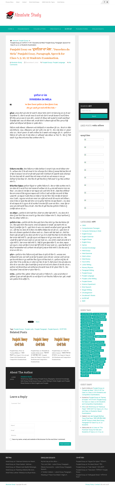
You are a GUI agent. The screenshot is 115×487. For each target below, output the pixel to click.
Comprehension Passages (91, 228)
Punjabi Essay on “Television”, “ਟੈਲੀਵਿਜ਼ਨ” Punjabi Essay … (92, 471)
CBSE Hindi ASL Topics (48, 2)
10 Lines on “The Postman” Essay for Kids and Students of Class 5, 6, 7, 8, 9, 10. (93, 430)
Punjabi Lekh (29, 329)
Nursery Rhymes (87, 267)
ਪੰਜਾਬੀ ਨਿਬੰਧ (63, 329)
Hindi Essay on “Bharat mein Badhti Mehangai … (21, 467)
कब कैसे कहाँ (68, 29)
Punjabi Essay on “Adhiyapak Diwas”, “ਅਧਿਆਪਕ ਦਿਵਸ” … (91, 476)
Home (10, 29)
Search (94, 116)
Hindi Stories (60, 2)
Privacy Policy (9, 2)
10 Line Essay (86, 317)
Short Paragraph (99, 361)
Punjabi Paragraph (41, 329)
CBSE (84, 225)
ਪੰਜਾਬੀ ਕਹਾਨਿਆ (86, 373)
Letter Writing (86, 265)
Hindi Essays (54, 29)
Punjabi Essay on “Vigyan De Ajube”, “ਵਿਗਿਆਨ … (91, 461)
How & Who (86, 262)
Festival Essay (99, 342)
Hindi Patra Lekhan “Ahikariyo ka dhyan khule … (21, 473)
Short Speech (86, 287)
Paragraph (96, 356)
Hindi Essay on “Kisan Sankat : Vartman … (19, 464)
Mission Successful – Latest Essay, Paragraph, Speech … (56, 468)
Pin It (37, 322)
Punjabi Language (59, 62)
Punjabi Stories (82, 29)
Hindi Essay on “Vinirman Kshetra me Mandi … (21, 461)
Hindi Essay (101, 345)
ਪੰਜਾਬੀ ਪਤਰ (84, 375)
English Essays (98, 29)
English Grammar (87, 236)
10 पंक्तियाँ (97, 322)
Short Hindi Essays (34, 2)
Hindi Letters (86, 256)
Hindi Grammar (87, 253)
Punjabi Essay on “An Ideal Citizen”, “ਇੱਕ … (89, 464)
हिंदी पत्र (99, 367)
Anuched (84, 325)
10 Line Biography (100, 314)
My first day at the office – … (50, 461)
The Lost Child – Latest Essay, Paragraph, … (55, 464)
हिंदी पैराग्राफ (84, 370)
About (17, 2)
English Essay (85, 331)
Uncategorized (87, 293)
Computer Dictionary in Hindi (91, 231)
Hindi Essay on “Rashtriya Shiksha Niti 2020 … (20, 470)
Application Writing (95, 325)
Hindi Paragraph (86, 350)
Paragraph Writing (88, 270)
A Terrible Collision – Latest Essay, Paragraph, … (56, 472)
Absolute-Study (16, 62)
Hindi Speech (98, 350)
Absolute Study (10, 484)
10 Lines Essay (86, 319)
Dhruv (84, 407)
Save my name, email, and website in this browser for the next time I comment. (38, 439)
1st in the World (86, 314)
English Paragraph (87, 336)
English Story (86, 242)
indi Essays (95, 353)
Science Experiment (89, 284)
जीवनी (83, 301)
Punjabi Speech (53, 329)
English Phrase (87, 239)
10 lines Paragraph (99, 319)
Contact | (98, 484)
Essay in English (86, 342)
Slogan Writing (87, 290)
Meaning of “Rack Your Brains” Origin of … (54, 475)
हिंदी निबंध (92, 367)
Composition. (94, 328)
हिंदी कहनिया (84, 367)
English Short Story (87, 339)
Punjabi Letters (40, 29)
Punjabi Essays (23, 29)
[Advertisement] (40, 80)
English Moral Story (87, 333)
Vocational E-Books (88, 295)
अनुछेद (101, 364)
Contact (24, 2)
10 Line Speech (86, 322)
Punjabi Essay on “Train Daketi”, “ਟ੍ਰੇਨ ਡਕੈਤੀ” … (90, 467)
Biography (84, 328)
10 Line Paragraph (99, 317)
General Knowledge (89, 248)
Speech (95, 364)
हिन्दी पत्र (93, 370)
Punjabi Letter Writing (89, 279)
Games (84, 245)
